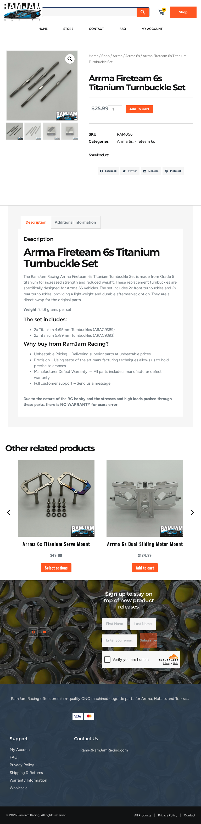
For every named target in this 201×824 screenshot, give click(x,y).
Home (43, 29)
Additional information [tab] (75, 222)
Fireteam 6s (145, 141)
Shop (105, 56)
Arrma (117, 56)
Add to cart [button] (145, 568)
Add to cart (139, 109)
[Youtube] (44, 632)
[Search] (143, 12)
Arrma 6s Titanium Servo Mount (56, 543)
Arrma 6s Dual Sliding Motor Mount (145, 543)
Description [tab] (36, 222)
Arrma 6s (132, 56)
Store (68, 29)
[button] (70, 59)
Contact (96, 29)
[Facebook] (33, 632)
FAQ (123, 29)
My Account (152, 29)
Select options (56, 568)
